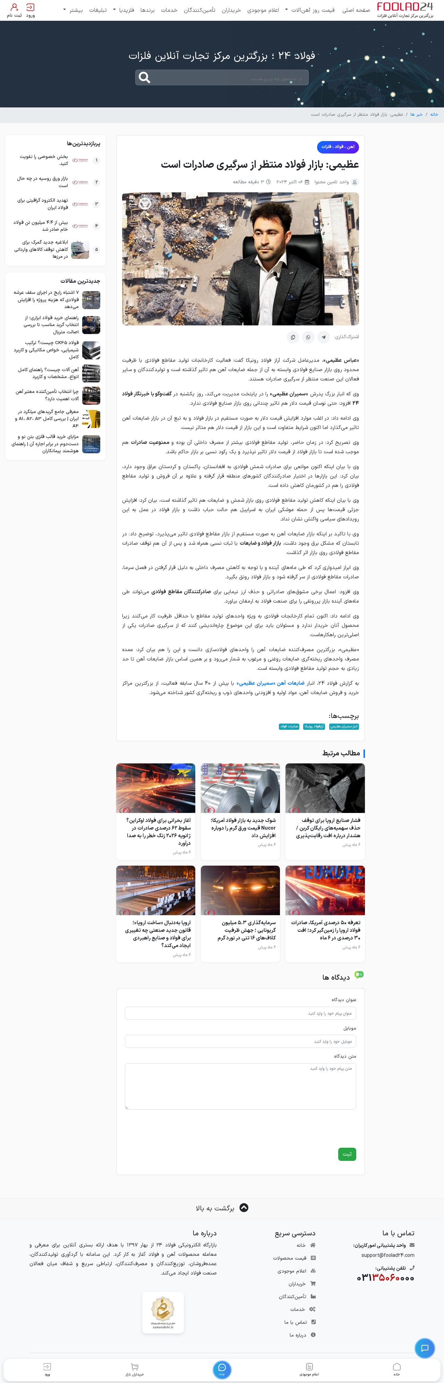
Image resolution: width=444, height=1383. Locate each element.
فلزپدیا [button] (125, 10)
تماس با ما (295, 1322)
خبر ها (416, 114)
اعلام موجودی (263, 10)
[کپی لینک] (293, 337)
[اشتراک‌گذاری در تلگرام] (323, 337)
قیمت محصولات (289, 1258)
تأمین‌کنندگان (199, 10)
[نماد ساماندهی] (163, 1312)
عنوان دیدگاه (344, 1000)
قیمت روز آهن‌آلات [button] (312, 10)
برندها (147, 10)
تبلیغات (98, 10)
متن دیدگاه (345, 1056)
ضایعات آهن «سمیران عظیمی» (271, 684)
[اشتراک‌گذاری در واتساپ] (308, 337)
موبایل (349, 1028)
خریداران (231, 10)
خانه (434, 114)
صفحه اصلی (356, 10)
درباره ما (298, 1335)
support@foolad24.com (388, 1255)
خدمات (169, 10)
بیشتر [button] (75, 10)
